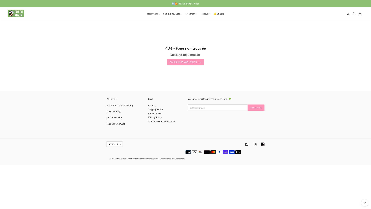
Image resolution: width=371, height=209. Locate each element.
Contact (152, 105)
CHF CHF (113, 144)
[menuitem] (153, 13)
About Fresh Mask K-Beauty (120, 105)
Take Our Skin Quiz (116, 123)
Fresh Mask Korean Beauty (126, 158)
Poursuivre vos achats (183, 62)
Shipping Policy (155, 109)
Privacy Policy (155, 117)
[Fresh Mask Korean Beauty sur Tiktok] (262, 144)
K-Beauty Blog (114, 111)
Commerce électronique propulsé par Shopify (154, 158)
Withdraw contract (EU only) (161, 121)
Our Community (114, 117)
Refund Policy (154, 113)
